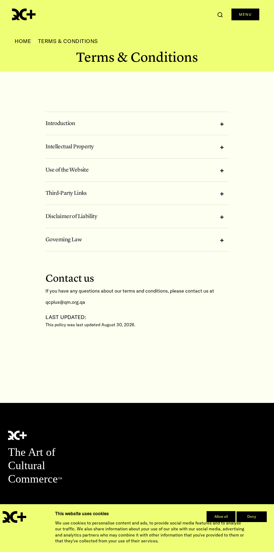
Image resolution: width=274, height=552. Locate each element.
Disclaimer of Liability (71, 216)
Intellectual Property (69, 147)
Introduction (60, 123)
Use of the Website (67, 170)
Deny (251, 516)
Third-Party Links (66, 193)
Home (23, 41)
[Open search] (220, 14)
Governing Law (63, 240)
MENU (245, 14)
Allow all (221, 516)
